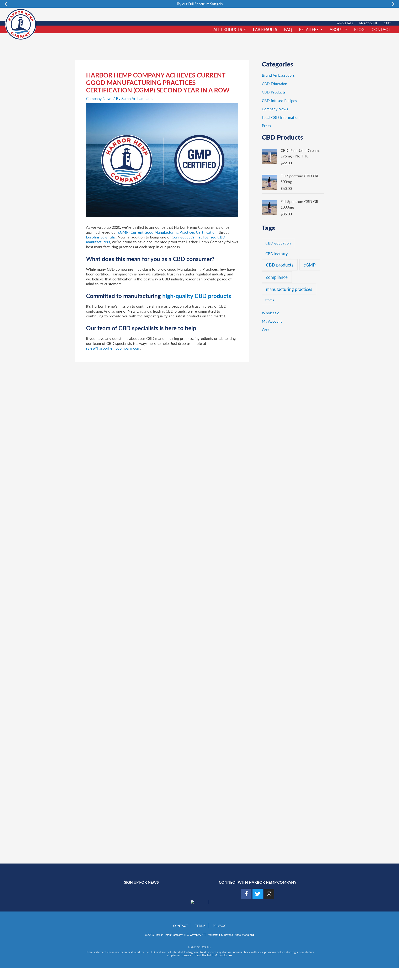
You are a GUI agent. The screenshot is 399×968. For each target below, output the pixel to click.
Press (266, 125)
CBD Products (274, 92)
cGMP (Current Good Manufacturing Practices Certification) (167, 232)
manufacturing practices (289, 289)
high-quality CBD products (196, 296)
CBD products (279, 265)
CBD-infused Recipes (279, 100)
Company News (99, 98)
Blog (359, 29)
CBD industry (276, 253)
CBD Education (274, 83)
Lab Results (265, 29)
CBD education (278, 243)
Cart (387, 23)
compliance (277, 277)
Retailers (309, 29)
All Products (227, 29)
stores (269, 299)
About (336, 29)
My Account (368, 23)
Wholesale (345, 23)
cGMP (310, 265)
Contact (381, 29)
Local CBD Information (280, 117)
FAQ (288, 29)
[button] (5, 3)
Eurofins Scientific (101, 237)
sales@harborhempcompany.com (113, 348)
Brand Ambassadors (278, 75)
